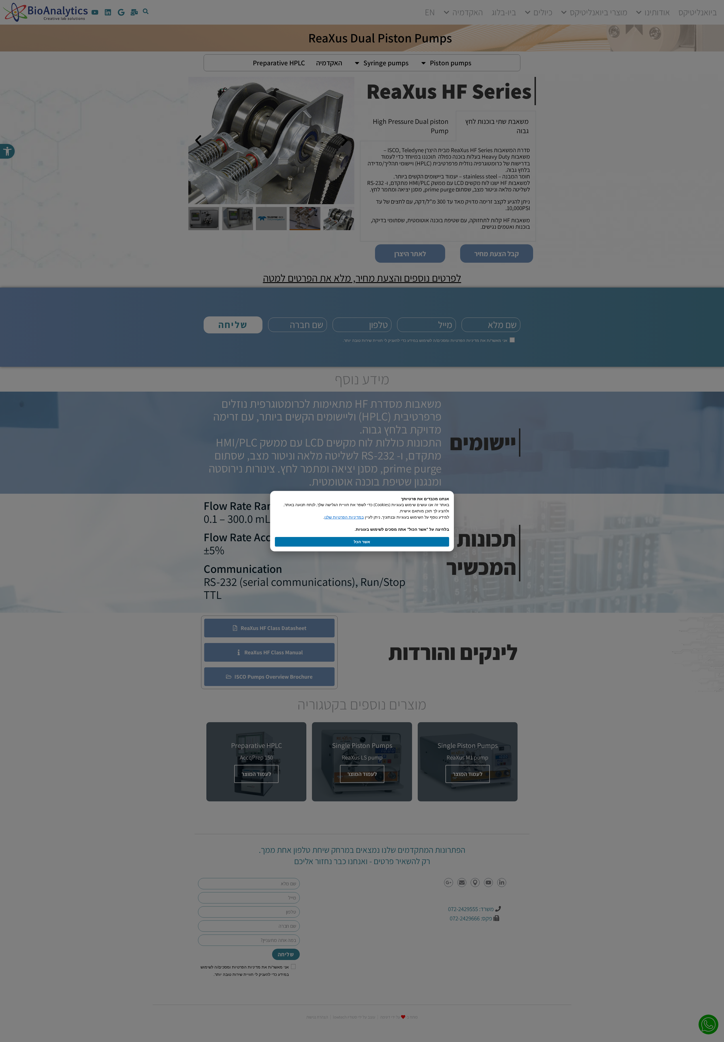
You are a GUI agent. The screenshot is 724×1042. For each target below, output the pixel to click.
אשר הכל (362, 541)
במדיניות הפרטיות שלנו (344, 517)
